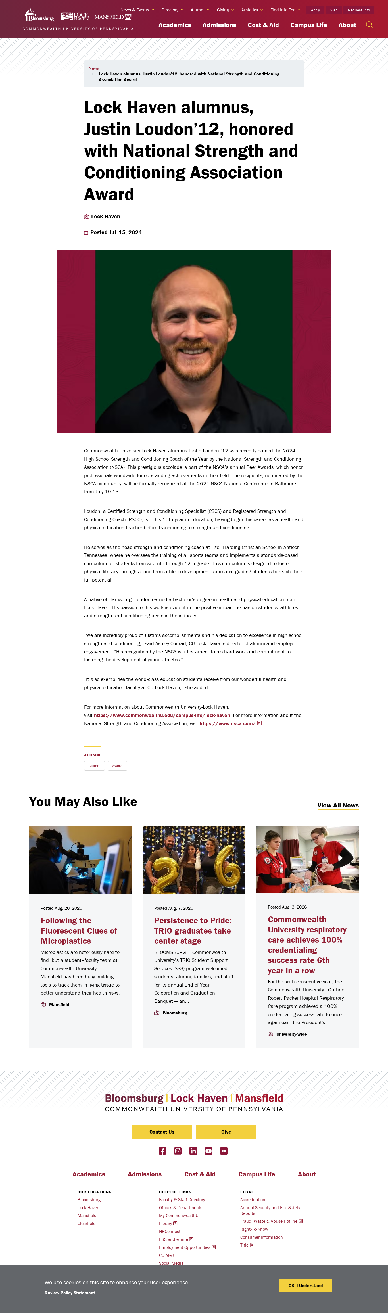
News (94, 68)
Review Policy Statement (70, 1292)
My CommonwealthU (179, 1215)
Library (165, 1223)
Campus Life (308, 25)
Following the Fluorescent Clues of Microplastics (79, 930)
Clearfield (87, 1223)
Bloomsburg (89, 1199)
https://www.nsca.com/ (228, 723)
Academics (174, 25)
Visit (333, 9)
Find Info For (282, 9)
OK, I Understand (306, 1285)
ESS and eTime (173, 1239)
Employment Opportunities (184, 1247)
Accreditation (252, 1199)
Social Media (171, 1263)
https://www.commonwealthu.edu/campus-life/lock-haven (162, 715)
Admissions (219, 25)
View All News (338, 805)
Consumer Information (261, 1237)
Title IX (246, 1245)
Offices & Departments (180, 1207)
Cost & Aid (263, 25)
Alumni (92, 755)
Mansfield (87, 1215)
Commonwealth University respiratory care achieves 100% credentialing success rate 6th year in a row (307, 945)
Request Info (359, 9)
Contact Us (161, 1132)
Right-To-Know (254, 1229)
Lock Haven (88, 1207)
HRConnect (169, 1231)
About (347, 25)
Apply (315, 9)
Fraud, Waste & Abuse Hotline (268, 1221)
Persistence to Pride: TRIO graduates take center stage (193, 930)
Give (226, 1132)
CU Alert (166, 1255)
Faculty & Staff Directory (182, 1199)
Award (117, 765)
